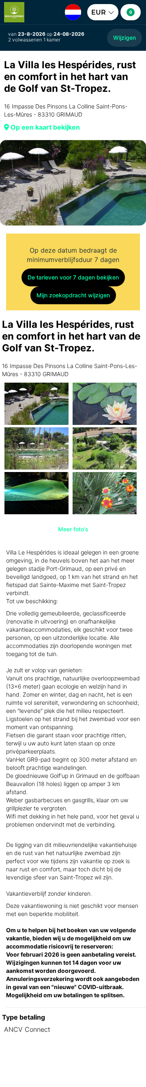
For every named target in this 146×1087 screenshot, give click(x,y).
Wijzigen (124, 37)
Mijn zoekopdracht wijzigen (73, 295)
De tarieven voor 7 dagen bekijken (73, 277)
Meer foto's (73, 529)
